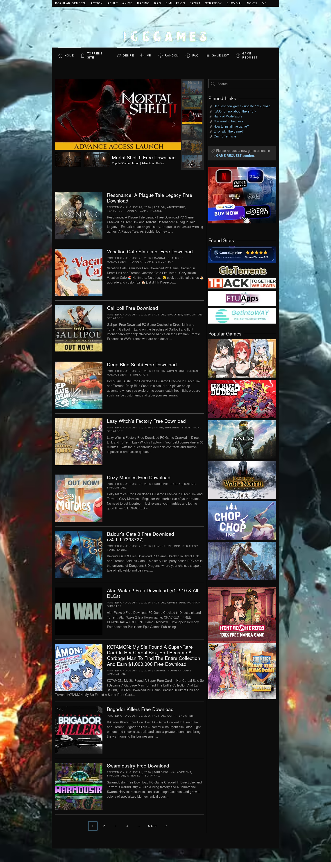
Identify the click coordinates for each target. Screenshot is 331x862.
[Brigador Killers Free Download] (78, 729)
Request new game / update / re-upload (242, 106)
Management (117, 261)
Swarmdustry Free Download (138, 765)
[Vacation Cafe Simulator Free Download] (78, 272)
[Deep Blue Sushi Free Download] (78, 385)
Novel (252, 3)
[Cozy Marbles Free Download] (78, 497)
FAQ (195, 55)
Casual (160, 258)
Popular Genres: (70, 3)
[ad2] (240, 615)
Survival (235, 3)
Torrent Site (95, 55)
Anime (127, 3)
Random (172, 55)
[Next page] (166, 825)
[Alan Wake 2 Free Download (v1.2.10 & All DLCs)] (78, 610)
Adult (112, 3)
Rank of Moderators (228, 116)
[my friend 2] (242, 270)
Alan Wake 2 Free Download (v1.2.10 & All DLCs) (152, 593)
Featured (115, 210)
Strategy (213, 3)
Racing (143, 3)
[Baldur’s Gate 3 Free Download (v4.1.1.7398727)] (78, 554)
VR (264, 3)
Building (172, 427)
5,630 (152, 826)
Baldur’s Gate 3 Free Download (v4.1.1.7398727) (140, 536)
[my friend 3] (242, 283)
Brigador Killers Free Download (140, 709)
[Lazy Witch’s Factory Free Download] (78, 441)
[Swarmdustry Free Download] (78, 785)
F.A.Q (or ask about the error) (235, 111)
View (242, 357)
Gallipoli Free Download (132, 307)
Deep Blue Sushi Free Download (142, 364)
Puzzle (156, 210)
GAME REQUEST (250, 55)
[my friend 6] (242, 298)
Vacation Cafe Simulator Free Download (150, 251)
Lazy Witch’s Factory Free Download (146, 420)
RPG (157, 3)
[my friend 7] (242, 315)
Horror (194, 602)
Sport (195, 3)
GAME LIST (220, 55)
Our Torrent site (225, 136)
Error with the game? (229, 131)
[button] (118, 124)
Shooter (174, 314)
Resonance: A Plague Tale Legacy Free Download (149, 197)
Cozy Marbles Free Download (138, 477)
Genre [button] (128, 55)
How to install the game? (231, 126)
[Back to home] (165, 27)
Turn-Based (116, 549)
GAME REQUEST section (235, 155)
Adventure (176, 207)
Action (97, 3)
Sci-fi (172, 715)
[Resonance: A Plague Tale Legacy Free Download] (78, 215)
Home (69, 55)
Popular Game (136, 210)
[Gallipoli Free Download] (78, 328)
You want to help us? (228, 121)
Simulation (175, 3)
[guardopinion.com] (242, 254)
